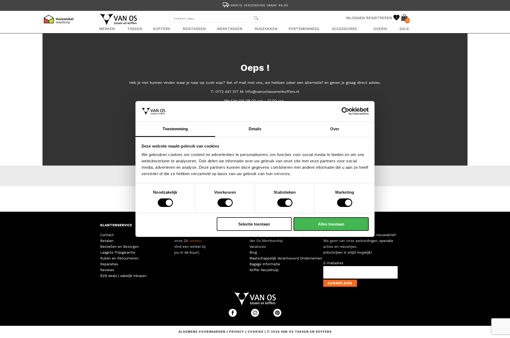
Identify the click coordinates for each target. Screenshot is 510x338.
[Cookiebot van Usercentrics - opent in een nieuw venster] (345, 111)
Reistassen (194, 29)
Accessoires (344, 29)
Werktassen (229, 29)
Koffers (161, 29)
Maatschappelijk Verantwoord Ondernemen (285, 258)
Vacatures (257, 247)
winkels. (196, 241)
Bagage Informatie (264, 264)
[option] (255, 5)
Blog (253, 252)
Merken (107, 29)
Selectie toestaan (254, 224)
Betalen (106, 241)
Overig (380, 29)
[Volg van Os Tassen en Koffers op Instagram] (255, 316)
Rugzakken (266, 29)
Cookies (256, 331)
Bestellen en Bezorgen (119, 247)
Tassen (134, 29)
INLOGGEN (355, 18)
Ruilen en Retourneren (119, 258)
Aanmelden (340, 283)
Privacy (237, 331)
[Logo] (119, 24)
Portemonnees (303, 29)
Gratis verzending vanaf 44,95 (259, 5)
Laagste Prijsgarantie (117, 252)
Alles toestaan (331, 224)
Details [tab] (255, 129)
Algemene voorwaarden (202, 331)
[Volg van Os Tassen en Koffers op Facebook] (233, 316)
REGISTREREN (379, 18)
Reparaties (109, 264)
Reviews (107, 270)
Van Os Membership (266, 241)
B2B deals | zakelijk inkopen (123, 276)
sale (404, 29)
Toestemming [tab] (175, 129)
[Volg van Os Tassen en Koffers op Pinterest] (277, 316)
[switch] (225, 202)
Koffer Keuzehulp (264, 270)
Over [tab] (334, 129)
